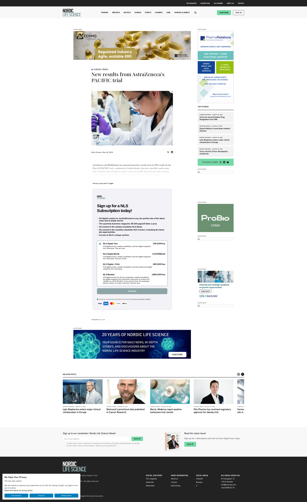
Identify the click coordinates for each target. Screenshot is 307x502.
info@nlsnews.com (228, 484)
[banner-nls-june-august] (132, 358)
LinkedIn (199, 478)
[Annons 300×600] (216, 102)
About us (174, 478)
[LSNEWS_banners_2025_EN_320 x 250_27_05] (216, 239)
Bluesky (199, 482)
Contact (241, 3)
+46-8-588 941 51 (228, 487)
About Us (230, 3)
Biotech (127, 12)
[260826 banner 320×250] (216, 172)
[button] (242, 374)
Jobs (168, 12)
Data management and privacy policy (88, 496)
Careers (158, 12)
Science (137, 12)
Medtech (116, 12)
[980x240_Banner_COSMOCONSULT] (132, 59)
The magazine (151, 478)
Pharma (104, 12)
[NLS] (72, 12)
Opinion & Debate (182, 12)
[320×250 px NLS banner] (216, 231)
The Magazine (191, 3)
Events (148, 12)
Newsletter (150, 485)
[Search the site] (195, 13)
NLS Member (218, 3)
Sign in (238, 13)
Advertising (205, 3)
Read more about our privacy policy (18, 490)
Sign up (137, 439)
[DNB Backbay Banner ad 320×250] (216, 298)
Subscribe (223, 13)
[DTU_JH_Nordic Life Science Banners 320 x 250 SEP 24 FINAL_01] (216, 306)
